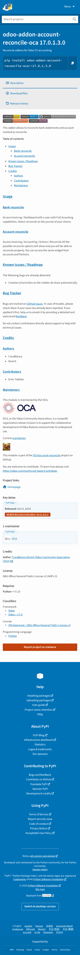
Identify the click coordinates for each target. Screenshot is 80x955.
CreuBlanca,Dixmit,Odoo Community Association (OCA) (36, 559)
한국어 (59, 932)
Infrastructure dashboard (38, 740)
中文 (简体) (54, 929)
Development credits (38, 793)
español (28, 926)
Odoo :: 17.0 (15, 614)
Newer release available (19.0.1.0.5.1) (28, 514)
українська (17, 929)
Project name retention (38, 710)
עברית (37, 932)
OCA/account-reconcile (46, 455)
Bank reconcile (23, 151)
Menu (67, 6)
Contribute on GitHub (38, 779)
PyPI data (10, 502)
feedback (21, 316)
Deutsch (42, 929)
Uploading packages (38, 700)
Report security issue (40, 819)
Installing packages (38, 696)
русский (27, 932)
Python (12, 636)
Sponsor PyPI (40, 789)
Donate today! (40, 869)
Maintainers (21, 185)
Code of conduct (38, 824)
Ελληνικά (30, 929)
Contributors (21, 181)
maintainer (18, 438)
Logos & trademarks (40, 749)
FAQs (40, 714)
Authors (18, 176)
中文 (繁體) (68, 929)
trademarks (19, 879)
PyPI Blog (38, 735)
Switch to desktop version (40, 906)
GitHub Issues (35, 304)
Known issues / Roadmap (23, 161)
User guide (38, 705)
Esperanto (48, 932)
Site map (40, 889)
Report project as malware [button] (40, 647)
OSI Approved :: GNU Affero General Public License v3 (39, 625)
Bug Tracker (15, 166)
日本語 (49, 926)
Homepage (14, 487)
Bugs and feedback (40, 775)
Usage (12, 146)
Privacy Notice (38, 828)
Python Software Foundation (48, 879)
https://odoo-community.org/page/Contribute (30, 471)
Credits (12, 171)
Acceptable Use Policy (38, 833)
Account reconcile (24, 156)
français (39, 926)
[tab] (40, 83)
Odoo (11, 611)
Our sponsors (40, 754)
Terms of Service (38, 814)
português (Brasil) (64, 926)
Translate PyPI (38, 784)
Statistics (40, 744)
